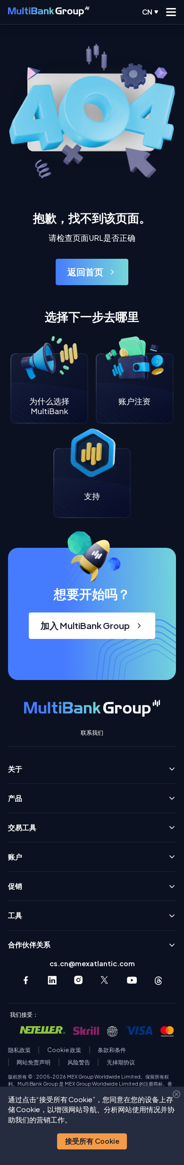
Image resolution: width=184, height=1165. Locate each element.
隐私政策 (19, 1050)
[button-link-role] (92, 272)
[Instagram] (78, 980)
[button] (92, 1141)
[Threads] (158, 980)
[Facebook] (25, 980)
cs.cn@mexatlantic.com (92, 964)
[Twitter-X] (105, 980)
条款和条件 (112, 1050)
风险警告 (78, 1062)
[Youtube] (132, 980)
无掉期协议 (121, 1062)
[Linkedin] (52, 980)
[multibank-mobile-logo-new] (49, 12)
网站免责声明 (33, 1062)
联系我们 (92, 732)
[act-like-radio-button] (150, 12)
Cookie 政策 (64, 1050)
